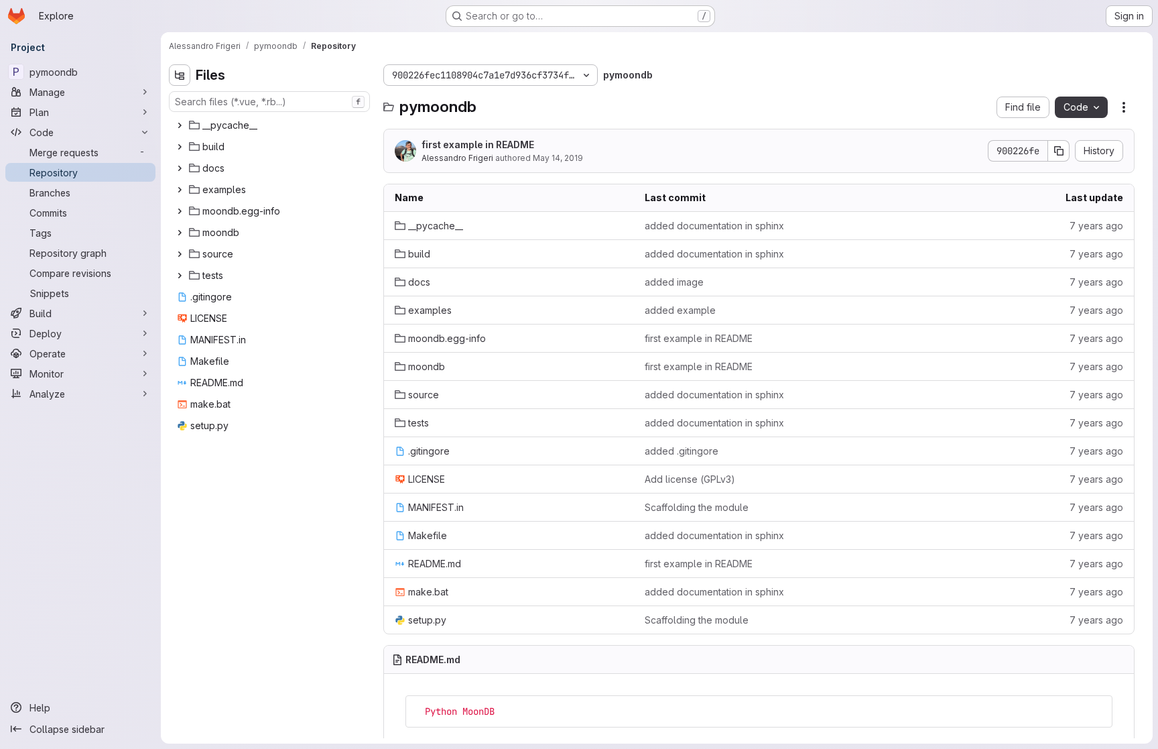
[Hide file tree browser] (179, 75)
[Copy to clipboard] (1096, 711)
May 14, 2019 (558, 158)
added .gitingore (681, 451)
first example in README (478, 144)
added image (674, 282)
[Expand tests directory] (180, 276)
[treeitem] (271, 125)
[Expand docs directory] (180, 168)
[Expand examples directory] (180, 190)
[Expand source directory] (180, 254)
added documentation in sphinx (714, 225)
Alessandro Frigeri (457, 158)
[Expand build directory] (180, 147)
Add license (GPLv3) (690, 479)
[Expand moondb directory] (180, 233)
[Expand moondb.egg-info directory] (180, 211)
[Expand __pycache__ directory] (180, 125)
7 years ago (1096, 225)
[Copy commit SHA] (1059, 151)
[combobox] (269, 101)
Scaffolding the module (697, 507)
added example (680, 310)
